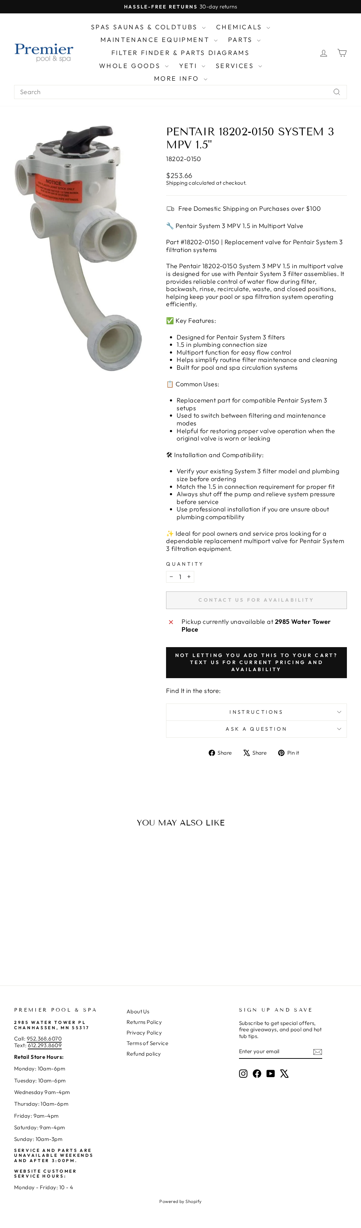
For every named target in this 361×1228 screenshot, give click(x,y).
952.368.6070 (44, 1038)
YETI (189, 66)
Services (236, 66)
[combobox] (180, 92)
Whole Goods (131, 66)
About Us (138, 1011)
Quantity (185, 564)
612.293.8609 (45, 1045)
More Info (178, 78)
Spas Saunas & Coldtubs (146, 27)
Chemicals (240, 27)
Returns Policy (144, 1022)
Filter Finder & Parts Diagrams (180, 53)
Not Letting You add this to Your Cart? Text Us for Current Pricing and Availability (256, 662)
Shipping (177, 182)
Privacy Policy (144, 1032)
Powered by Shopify (180, 1201)
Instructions (256, 712)
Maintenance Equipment (156, 40)
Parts (242, 40)
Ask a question (256, 729)
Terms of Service (147, 1043)
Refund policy (144, 1053)
